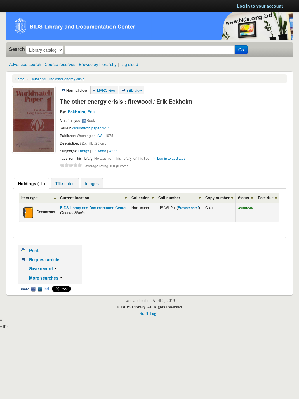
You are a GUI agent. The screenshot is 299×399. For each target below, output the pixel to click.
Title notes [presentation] (64, 183)
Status (243, 197)
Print (34, 250)
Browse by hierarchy (98, 64)
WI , (101, 135)
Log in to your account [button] (260, 6)
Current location (74, 197)
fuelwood (99, 150)
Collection (140, 197)
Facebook (33, 289)
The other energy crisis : (58, 78)
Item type (29, 197)
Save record (41, 268)
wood (113, 150)
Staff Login (150, 313)
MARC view (106, 90)
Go (241, 50)
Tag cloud (129, 64)
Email (46, 289)
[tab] (31, 183)
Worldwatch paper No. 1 (91, 127)
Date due (266, 197)
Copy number (217, 197)
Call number (169, 197)
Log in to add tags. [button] (171, 158)
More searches (44, 278)
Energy (83, 150)
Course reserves (60, 64)
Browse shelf (188, 207)
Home (20, 78)
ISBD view (134, 90)
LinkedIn (40, 289)
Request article (44, 259)
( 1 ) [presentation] (31, 183)
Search (17, 49)
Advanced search (25, 64)
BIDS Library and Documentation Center (93, 207)
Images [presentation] (92, 183)
